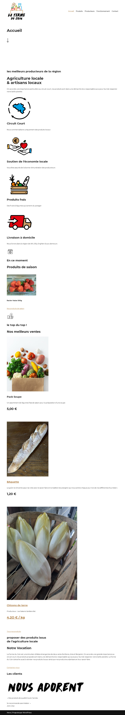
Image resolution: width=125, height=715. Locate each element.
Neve (9, 713)
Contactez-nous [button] (13, 668)
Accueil (71, 11)
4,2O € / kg (16, 617)
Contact (115, 11)
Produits (79, 11)
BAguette (13, 481)
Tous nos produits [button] (14, 631)
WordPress (27, 713)
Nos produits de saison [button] (15, 309)
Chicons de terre (17, 605)
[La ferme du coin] (16, 11)
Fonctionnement (103, 11)
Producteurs (90, 11)
